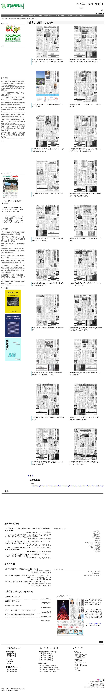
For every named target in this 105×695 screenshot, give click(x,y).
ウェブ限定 (96, 531)
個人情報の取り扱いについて (97, 681)
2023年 (47, 486)
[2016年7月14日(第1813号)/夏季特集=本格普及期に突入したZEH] (47, 102)
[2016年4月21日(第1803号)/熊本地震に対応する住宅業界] (47, 325)
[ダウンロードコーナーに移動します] (10, 197)
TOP (101, 642)
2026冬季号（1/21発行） (46, 658)
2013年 (96, 486)
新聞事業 (12, 19)
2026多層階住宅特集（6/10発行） (49, 667)
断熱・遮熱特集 (95, 548)
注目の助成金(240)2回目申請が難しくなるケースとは (21, 569)
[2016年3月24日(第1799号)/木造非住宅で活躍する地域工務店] (47, 415)
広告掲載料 (10, 661)
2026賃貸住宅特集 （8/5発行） (48, 665)
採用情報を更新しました (12, 596)
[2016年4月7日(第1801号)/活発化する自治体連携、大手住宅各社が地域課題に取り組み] (47, 370)
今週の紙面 (32, 15)
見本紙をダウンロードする (93, 623)
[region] (13, 62)
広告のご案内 (78, 660)
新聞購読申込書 (11, 654)
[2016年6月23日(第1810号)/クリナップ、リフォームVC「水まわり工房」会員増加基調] (85, 146)
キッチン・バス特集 (94, 544)
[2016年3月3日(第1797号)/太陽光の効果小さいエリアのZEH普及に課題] (47, 459)
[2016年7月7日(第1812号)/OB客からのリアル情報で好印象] (85, 102)
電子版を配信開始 (80, 657)
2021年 (57, 486)
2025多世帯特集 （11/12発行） (48, 671)
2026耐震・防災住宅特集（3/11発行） (50, 669)
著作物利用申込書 (12, 671)
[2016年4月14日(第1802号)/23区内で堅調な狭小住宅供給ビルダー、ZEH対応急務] (85, 325)
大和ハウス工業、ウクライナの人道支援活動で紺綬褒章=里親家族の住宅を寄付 (12, 115)
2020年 (62, 486)
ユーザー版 (40, 532)
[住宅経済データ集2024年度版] (13, 301)
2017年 (76, 486)
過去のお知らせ (45, 620)
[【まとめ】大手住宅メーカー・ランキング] (13, 38)
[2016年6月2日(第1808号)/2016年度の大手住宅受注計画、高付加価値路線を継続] (85, 191)
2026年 (33, 486)
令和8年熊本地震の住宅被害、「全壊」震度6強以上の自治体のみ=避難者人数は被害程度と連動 (13, 135)
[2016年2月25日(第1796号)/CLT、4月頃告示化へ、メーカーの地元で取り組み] (85, 459)
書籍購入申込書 (11, 656)
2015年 (86, 486)
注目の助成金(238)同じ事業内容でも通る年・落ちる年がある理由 (25, 582)
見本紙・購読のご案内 (45, 15)
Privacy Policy (87, 687)
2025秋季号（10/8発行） (46, 660)
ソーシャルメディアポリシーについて (95, 683)
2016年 (27, 19)
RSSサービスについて (81, 665)
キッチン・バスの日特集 (92, 542)
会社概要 (69, 15)
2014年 (91, 486)
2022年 (52, 486)
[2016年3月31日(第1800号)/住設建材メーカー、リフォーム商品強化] (85, 370)
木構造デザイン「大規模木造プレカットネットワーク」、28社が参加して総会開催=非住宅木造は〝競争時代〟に (13, 121)
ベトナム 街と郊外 (94, 571)
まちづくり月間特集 (45, 538)
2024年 (43, 486)
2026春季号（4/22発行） (46, 656)
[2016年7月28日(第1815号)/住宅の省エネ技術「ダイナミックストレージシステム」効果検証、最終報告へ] (47, 57)
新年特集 (97, 551)
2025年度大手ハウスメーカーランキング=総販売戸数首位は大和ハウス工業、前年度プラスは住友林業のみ (12, 251)
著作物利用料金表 (12, 669)
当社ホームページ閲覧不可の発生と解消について (20, 610)
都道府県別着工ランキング (92, 575)
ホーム (23, 15)
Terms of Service (97, 687)
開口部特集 (96, 550)
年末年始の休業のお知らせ (13, 605)
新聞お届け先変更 (80, 656)
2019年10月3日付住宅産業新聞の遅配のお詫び (19, 615)
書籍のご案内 (59, 15)
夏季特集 (97, 538)
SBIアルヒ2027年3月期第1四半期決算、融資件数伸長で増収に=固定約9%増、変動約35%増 (13, 109)
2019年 (67, 486)
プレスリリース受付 (80, 662)
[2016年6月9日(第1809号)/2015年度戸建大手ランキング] (47, 191)
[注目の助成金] (13, 29)
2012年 (101, 486)
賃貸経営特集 (96, 537)
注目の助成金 (47, 572)
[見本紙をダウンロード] (70, 635)
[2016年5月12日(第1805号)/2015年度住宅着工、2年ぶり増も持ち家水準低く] (47, 281)
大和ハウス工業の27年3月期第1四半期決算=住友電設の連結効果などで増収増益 (13, 104)
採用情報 (77, 670)
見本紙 (9, 663)
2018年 (72, 486)
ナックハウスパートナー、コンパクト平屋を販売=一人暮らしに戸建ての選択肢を (12, 99)
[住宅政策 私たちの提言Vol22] (13, 325)
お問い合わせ (79, 15)
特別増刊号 (47, 532)
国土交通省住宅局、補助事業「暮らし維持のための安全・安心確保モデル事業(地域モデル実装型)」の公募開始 (12, 83)
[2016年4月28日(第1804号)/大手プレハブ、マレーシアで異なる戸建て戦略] (85, 281)
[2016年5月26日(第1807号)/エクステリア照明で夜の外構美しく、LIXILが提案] (47, 236)
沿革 (76, 669)
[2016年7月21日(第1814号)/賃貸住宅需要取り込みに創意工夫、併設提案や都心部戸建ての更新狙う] (85, 57)
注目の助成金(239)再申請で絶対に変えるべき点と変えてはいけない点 (26, 575)
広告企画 (97, 540)
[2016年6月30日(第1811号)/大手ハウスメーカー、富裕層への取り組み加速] (47, 146)
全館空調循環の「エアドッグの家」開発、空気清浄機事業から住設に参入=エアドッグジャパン (13, 277)
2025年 (38, 486)
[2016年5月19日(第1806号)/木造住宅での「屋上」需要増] (85, 236)
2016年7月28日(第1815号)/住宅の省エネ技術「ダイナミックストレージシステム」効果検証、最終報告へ (48, 62)
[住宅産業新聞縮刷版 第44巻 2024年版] (13, 349)
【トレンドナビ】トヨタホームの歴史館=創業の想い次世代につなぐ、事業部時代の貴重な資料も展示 (13, 128)
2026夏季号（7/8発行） (46, 654)
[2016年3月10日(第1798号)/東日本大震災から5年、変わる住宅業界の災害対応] (85, 415)
